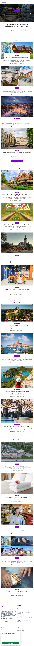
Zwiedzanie (17, 118)
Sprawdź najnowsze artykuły (17, 161)
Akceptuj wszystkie (10, 643)
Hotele (17, 464)
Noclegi (17, 55)
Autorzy (3, 623)
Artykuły (19, 605)
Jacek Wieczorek (3, 627)
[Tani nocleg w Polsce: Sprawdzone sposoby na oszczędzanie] (17, 50)
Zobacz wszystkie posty (17, 168)
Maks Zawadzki (3, 625)
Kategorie (19, 623)
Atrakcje (17, 150)
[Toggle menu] (31, 2)
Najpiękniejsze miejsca (17, 10)
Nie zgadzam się (10, 641)
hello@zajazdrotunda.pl (6, 621)
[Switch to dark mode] (30, 2)
